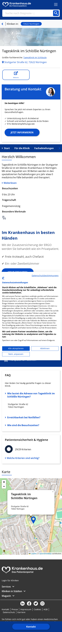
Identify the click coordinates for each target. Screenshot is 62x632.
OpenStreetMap (45, 553)
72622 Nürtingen (31, 23)
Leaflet (33, 553)
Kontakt (31, 626)
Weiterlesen (10, 182)
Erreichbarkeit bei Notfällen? (23, 417)
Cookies (37, 609)
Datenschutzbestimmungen (45, 275)
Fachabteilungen (44, 148)
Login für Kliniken (10, 580)
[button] (33, 520)
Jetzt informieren (22, 132)
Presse (15, 609)
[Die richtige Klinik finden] (2, 24)
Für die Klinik (22, 148)
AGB (46, 609)
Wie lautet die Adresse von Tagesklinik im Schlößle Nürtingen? (31, 395)
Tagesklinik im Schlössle (35, 57)
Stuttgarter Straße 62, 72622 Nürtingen (25, 62)
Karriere (21, 612)
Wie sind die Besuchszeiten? (23, 425)
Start (7, 148)
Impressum (25, 609)
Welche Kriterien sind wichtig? (23, 458)
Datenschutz (9, 612)
